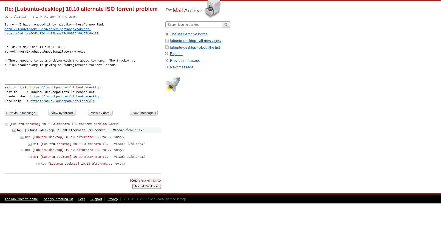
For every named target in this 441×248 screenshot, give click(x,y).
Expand (176, 54)
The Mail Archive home (188, 34)
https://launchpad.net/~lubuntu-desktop (65, 87)
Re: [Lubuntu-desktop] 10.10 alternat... (76, 164)
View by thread (62, 113)
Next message (143, 113)
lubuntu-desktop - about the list (195, 47)
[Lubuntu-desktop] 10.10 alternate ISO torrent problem (58, 124)
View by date (100, 113)
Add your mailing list (58, 199)
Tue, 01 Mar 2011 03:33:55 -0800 (54, 17)
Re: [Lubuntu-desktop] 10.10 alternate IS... (72, 144)
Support (96, 199)
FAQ (81, 199)
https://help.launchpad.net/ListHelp (62, 101)
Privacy (112, 199)
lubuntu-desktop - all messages (195, 41)
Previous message (21, 113)
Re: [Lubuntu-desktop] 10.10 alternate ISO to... (68, 137)
